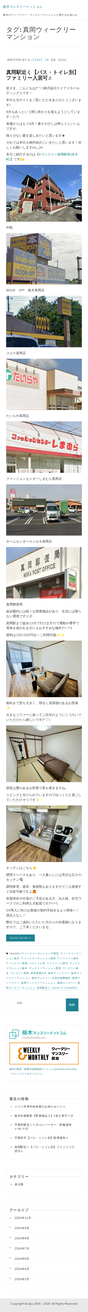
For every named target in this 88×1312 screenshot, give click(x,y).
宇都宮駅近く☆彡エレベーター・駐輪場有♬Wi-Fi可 (43, 1127)
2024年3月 (22, 1279)
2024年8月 (22, 1238)
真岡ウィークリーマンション (38, 982)
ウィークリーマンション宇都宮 (40, 953)
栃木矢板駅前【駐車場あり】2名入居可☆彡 (44, 1116)
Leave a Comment (64, 989)
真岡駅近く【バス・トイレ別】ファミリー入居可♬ (42, 75)
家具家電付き (39, 973)
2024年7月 (22, 1248)
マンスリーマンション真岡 (45, 968)
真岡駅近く (43, 987)
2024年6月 (22, 1259)
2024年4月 (22, 1269)
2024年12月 (23, 1218)
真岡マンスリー (66, 982)
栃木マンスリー (41, 977)
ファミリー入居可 (57, 963)
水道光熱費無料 (61, 977)
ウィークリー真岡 (16, 963)
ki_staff (35, 59)
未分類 (19, 1184)
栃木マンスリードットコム (22, 6)
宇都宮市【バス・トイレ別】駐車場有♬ (42, 1138)
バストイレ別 (37, 963)
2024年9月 (22, 1228)
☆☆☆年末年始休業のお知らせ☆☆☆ (40, 1106)
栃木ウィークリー (59, 973)
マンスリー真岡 (19, 973)
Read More (19, 938)
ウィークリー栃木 (68, 958)
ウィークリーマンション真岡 (38, 958)
